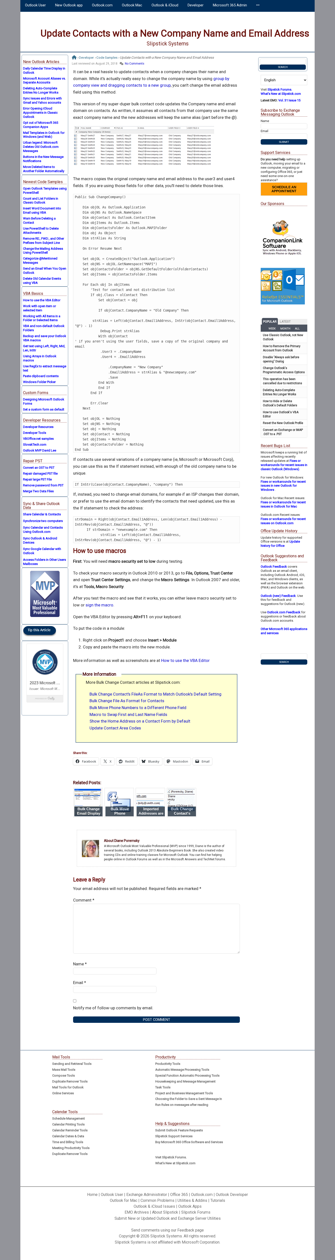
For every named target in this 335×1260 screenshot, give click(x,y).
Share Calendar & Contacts (42, 514)
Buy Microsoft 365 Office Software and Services (189, 1142)
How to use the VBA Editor (185, 660)
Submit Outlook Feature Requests (179, 1130)
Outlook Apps (190, 1206)
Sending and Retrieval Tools (71, 1064)
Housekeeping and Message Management (185, 1081)
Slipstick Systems (168, 44)
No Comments (134, 63)
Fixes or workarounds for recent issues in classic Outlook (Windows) (284, 465)
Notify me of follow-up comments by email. (113, 1007)
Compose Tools (63, 1075)
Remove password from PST (43, 485)
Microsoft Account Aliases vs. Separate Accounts (44, 80)
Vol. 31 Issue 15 (289, 100)
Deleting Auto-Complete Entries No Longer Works (40, 90)
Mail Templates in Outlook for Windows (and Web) (43, 135)
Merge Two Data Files (38, 491)
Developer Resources (38, 427)
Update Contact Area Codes (115, 728)
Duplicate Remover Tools (70, 1081)
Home (92, 1194)
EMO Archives (137, 1212)
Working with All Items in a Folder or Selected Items (41, 318)
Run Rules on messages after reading (181, 1105)
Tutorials (217, 1200)
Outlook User (112, 1194)
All (297, 328)
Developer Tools (34, 433)
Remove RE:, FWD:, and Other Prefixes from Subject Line (43, 241)
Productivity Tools (167, 1064)
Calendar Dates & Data (68, 1136)
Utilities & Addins (192, 1200)
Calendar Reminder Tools (70, 1130)
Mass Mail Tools (63, 1069)
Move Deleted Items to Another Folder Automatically (43, 169)
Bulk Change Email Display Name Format (88, 813)
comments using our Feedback (167, 1230)
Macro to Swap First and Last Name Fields (128, 714)
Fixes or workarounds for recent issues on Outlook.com (283, 521)
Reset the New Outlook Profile (283, 423)
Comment (83, 900)
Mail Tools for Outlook (68, 1087)
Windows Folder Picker (39, 382)
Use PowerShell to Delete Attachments (41, 230)
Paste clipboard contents (41, 376)
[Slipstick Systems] (74, 57)
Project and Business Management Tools (184, 1093)
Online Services (63, 1093)
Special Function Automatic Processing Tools (187, 1075)
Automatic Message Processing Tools (182, 1069)
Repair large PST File (37, 479)
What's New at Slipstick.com (281, 94)
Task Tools (162, 1087)
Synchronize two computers (43, 521)
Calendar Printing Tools (68, 1124)
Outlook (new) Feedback (278, 596)
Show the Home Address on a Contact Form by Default (140, 721)
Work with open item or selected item (39, 308)
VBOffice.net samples (38, 438)
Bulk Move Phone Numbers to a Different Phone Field (138, 707)
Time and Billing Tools (67, 1142)
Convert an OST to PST (38, 467)
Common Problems (157, 1200)
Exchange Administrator (146, 1194)
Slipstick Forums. (280, 89)
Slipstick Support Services (174, 1136)
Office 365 (179, 1194)
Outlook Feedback (274, 566)
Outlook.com (202, 1194)
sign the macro (99, 605)
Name (80, 963)
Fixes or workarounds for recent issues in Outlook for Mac (283, 504)
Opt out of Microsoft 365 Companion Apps (40, 125)
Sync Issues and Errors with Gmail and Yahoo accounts (42, 100)
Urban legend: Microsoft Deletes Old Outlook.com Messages (41, 147)
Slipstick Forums (195, 1212)
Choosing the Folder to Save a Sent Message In (188, 1099)
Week (272, 328)
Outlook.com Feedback (283, 612)
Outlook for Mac (123, 1200)
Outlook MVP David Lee (39, 450)
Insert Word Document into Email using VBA (42, 210)
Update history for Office (280, 544)
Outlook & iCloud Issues (154, 1206)
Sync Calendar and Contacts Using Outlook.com (43, 530)
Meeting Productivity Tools (71, 1148)
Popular (270, 321)
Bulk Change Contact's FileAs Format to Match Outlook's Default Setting (155, 694)
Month (285, 328)
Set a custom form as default (43, 409)
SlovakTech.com (34, 444)
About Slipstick (165, 1212)
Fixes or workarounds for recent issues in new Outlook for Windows (283, 486)
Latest (285, 321)
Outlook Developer (232, 1194)
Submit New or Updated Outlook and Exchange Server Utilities (168, 1218)
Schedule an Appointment (283, 189)
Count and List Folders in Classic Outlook (40, 201)
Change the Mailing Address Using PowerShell (43, 251)
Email (79, 982)
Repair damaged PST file (40, 473)
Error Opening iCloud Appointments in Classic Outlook (40, 113)
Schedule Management (68, 1118)
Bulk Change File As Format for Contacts (127, 700)
